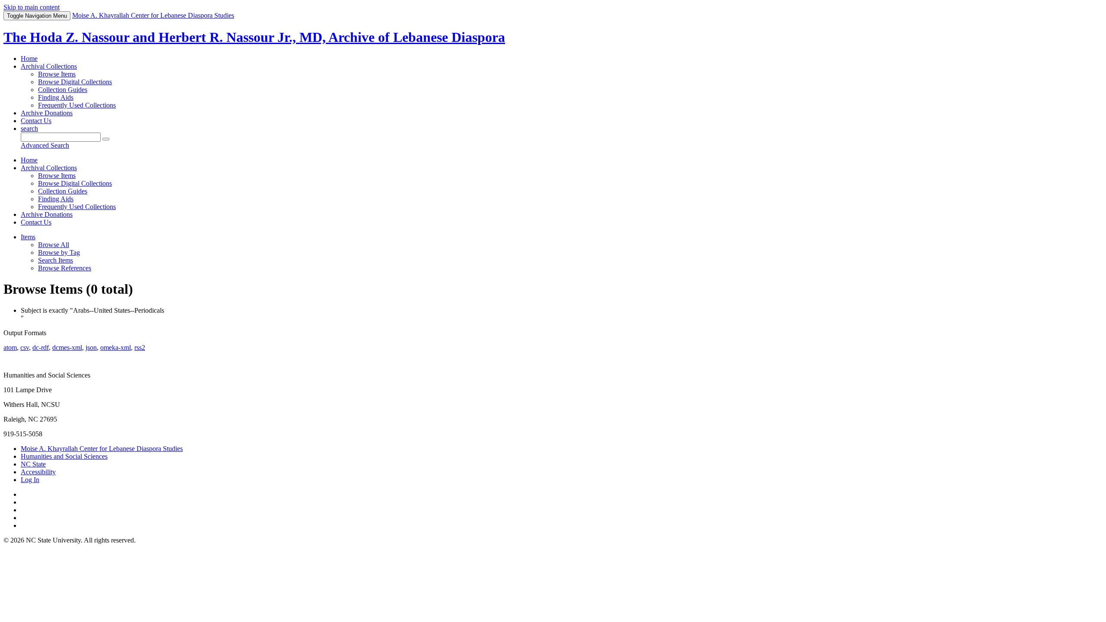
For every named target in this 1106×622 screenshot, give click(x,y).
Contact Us (36, 120)
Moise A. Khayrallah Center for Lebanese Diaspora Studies (102, 448)
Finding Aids (55, 97)
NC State (33, 464)
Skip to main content (31, 7)
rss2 (139, 347)
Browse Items (57, 74)
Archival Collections (49, 66)
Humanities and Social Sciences (64, 456)
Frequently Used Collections (77, 105)
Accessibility (38, 472)
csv (24, 347)
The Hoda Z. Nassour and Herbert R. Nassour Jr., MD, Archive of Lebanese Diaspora (254, 37)
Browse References (64, 268)
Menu (37, 16)
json (91, 347)
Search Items (55, 260)
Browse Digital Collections (75, 82)
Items (28, 237)
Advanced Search (45, 145)
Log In (30, 479)
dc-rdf (40, 347)
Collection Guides (62, 89)
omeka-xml (115, 347)
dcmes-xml (67, 347)
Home (29, 58)
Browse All (53, 244)
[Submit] (105, 139)
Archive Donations (47, 113)
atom (10, 347)
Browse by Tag (59, 252)
